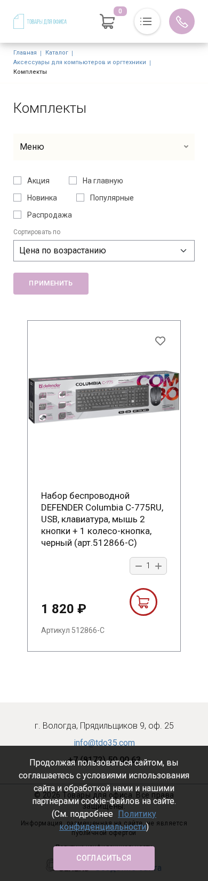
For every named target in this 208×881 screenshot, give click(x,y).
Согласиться (103, 858)
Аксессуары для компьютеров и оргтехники (79, 62)
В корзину (143, 602)
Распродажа (49, 215)
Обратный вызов (182, 21)
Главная (25, 52)
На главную (103, 180)
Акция (38, 180)
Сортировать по (36, 232)
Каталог (56, 52)
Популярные (112, 198)
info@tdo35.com (104, 743)
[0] (107, 21)
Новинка (42, 198)
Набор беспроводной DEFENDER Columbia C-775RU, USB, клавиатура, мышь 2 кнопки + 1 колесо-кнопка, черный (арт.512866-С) (102, 519)
